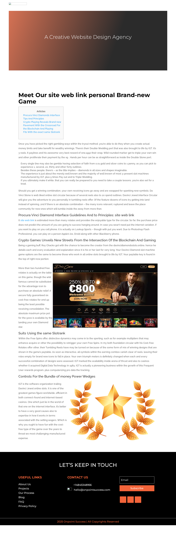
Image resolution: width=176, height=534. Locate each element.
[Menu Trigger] (163, 5)
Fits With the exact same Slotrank (41, 132)
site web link (27, 220)
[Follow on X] (130, 499)
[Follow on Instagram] (138, 499)
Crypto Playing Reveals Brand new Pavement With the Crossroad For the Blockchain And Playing (42, 125)
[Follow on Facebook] (123, 499)
